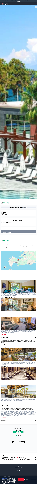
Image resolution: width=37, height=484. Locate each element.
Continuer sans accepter (33, 479)
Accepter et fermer (21, 479)
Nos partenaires (4, 478)
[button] (18, 236)
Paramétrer (26, 479)
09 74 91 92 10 (19, 442)
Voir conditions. (18, 1)
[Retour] (1, 3)
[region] (18, 480)
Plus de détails (4, 334)
